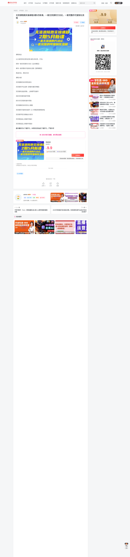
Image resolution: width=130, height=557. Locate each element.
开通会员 (119, 3)
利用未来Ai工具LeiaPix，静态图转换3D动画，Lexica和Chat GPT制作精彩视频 (107, 104)
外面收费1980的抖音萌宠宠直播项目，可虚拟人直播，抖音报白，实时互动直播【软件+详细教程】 (107, 126)
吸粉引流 (58, 3)
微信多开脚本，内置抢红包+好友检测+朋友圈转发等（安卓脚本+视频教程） (107, 111)
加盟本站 (73, 3)
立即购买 (77, 155)
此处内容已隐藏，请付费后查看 (51, 135)
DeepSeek (38, 3)
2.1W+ (30, 197)
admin (22, 21)
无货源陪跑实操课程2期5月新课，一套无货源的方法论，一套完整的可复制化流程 (50, 16)
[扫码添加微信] (126, 546)
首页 (25, 3)
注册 (106, 3)
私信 (83, 22)
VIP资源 (51, 3)
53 (38, 197)
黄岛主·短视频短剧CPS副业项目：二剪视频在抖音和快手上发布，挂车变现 (107, 97)
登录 (102, 3)
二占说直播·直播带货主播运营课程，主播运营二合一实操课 (107, 118)
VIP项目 (30, 3)
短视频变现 (66, 3)
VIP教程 (45, 3)
